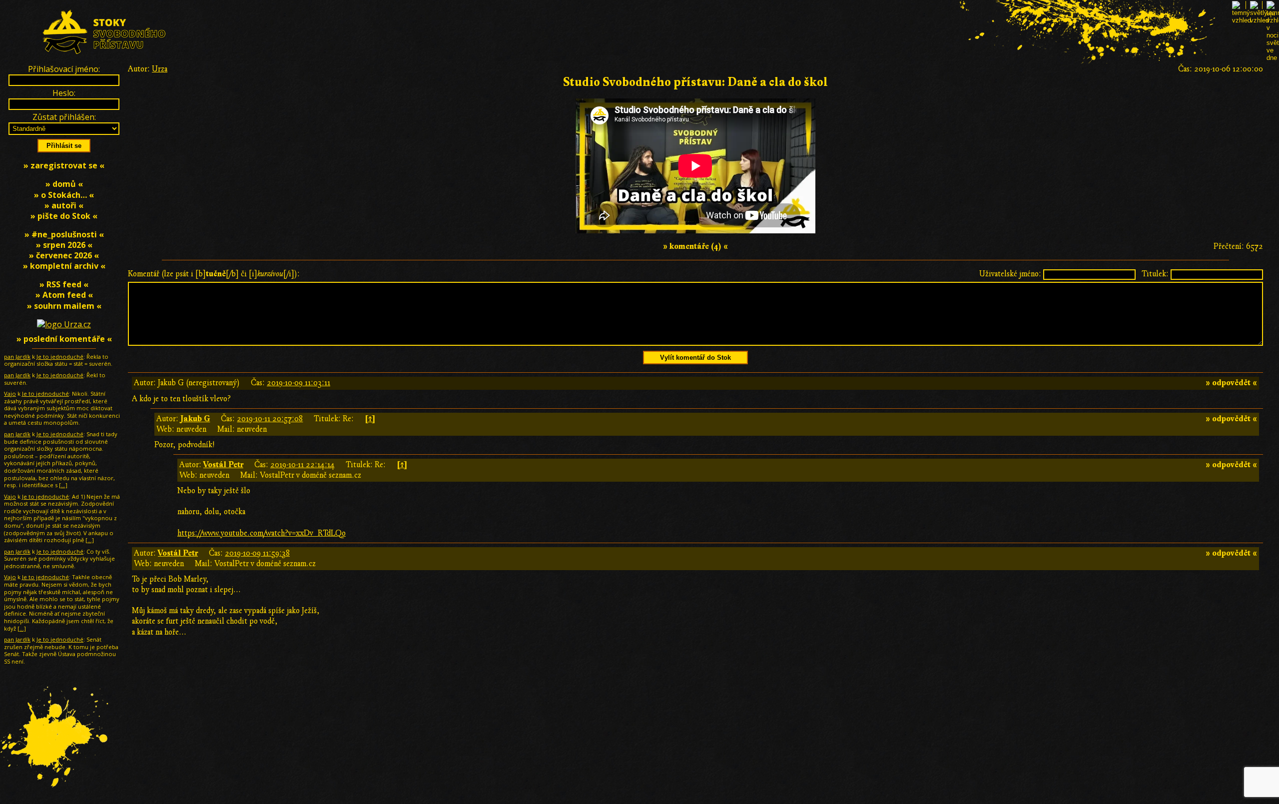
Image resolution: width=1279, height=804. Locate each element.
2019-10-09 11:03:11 (298, 382)
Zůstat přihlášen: (64, 116)
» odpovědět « (1231, 383)
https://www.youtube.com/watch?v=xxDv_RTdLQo (261, 533)
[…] (63, 485)
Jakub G (195, 419)
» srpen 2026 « (64, 244)
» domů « (64, 183)
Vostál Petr (223, 465)
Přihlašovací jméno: (64, 68)
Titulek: (1155, 273)
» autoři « (63, 205)
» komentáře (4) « (695, 246)
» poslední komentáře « (64, 338)
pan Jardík (17, 356)
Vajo (10, 393)
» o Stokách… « (64, 194)
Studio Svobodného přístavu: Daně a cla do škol (695, 82)
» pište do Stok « (63, 215)
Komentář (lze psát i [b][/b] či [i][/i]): (214, 273)
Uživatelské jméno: (1010, 273)
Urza (159, 68)
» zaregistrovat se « (63, 165)
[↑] (370, 419)
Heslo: (63, 92)
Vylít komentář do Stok (695, 357)
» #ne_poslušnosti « (64, 234)
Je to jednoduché (59, 356)
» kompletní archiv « (64, 265)
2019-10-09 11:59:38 (257, 553)
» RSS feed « (63, 284)
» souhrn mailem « (64, 305)
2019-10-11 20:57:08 (270, 418)
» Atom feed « (64, 294)
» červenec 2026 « (64, 255)
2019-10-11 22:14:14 (302, 464)
